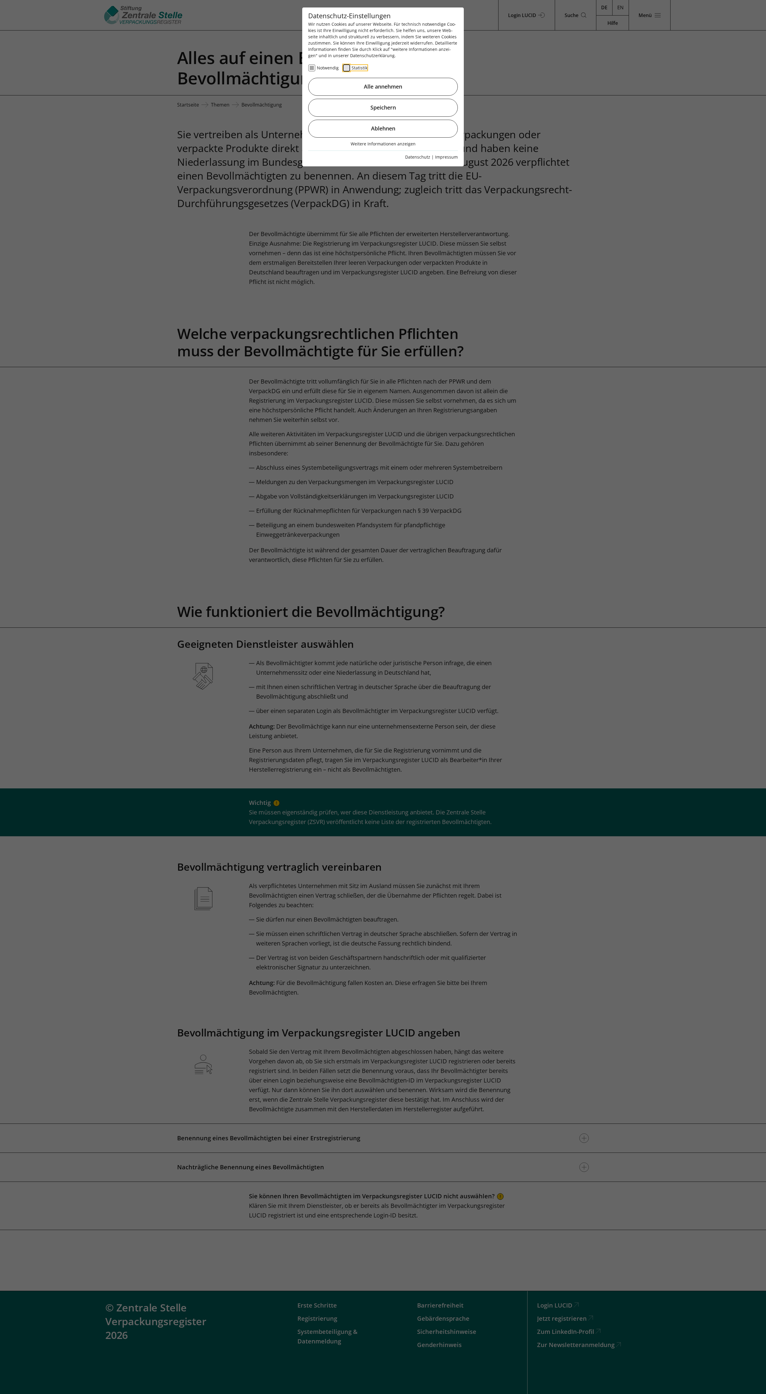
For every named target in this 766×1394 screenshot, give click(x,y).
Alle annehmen (383, 86)
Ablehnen (383, 128)
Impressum (446, 157)
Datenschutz (417, 157)
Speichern (383, 107)
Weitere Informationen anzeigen (383, 144)
